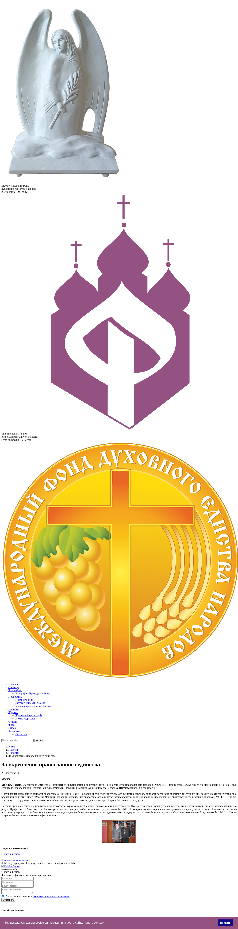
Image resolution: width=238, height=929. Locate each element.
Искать (39, 740)
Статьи (12, 721)
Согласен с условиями (38, 896)
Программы (15, 696)
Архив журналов (25, 718)
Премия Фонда (24, 699)
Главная (13, 684)
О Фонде (13, 687)
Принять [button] (225, 922)
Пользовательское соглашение (16, 860)
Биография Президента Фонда (33, 693)
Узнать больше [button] (94, 922)
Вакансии (21, 734)
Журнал (13, 712)
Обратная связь (10, 853)
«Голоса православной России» (34, 706)
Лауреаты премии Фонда (30, 702)
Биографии (15, 690)
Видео (12, 727)
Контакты (14, 731)
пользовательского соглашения (51, 896)
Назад (11, 746)
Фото (11, 724)
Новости (13, 709)
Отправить (8, 900)
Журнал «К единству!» (28, 715)
